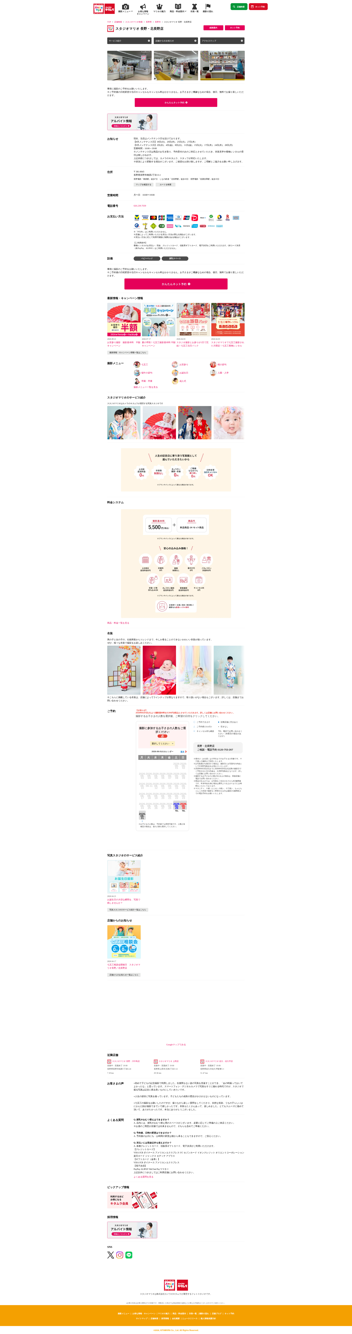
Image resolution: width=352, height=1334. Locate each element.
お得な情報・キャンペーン (144, 1313)
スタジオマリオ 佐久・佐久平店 (219, 1061)
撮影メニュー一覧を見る (146, 387)
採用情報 (165, 1318)
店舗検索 (241, 6)
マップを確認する (143, 185)
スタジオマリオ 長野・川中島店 (126, 1061)
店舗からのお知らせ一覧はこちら (123, 975)
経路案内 (213, 28)
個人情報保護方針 (208, 1318)
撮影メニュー (123, 1313)
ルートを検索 (165, 185)
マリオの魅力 (164, 1313)
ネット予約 (260, 6)
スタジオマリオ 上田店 (169, 1061)
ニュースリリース (190, 1318)
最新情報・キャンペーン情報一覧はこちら (127, 353)
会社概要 (176, 1318)
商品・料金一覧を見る (118, 623)
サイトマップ (142, 1318)
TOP (109, 22)
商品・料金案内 (179, 1313)
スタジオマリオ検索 (134, 22)
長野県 (149, 22)
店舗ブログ (217, 1313)
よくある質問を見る (143, 1177)
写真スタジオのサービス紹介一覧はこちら (127, 910)
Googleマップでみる (176, 1044)
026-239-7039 (140, 206)
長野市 (158, 22)
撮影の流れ (204, 1313)
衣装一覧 (193, 1313)
